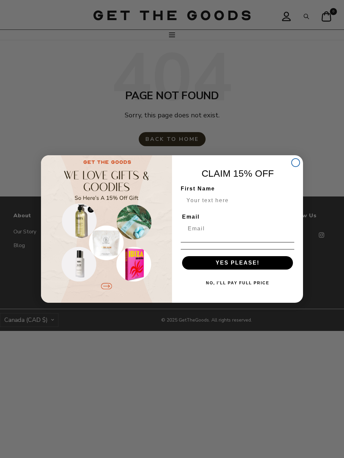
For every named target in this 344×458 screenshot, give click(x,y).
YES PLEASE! (237, 263)
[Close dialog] (296, 163)
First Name (198, 188)
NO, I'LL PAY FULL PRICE (237, 283)
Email (191, 217)
